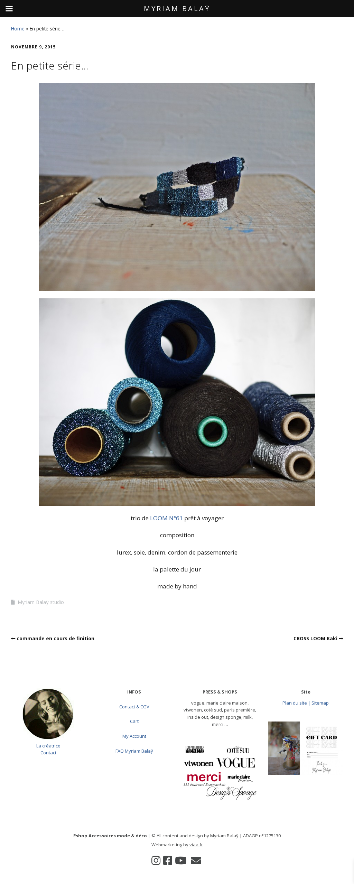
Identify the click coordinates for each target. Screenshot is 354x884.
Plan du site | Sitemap (305, 703)
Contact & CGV (134, 707)
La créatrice (48, 746)
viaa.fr (196, 844)
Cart (134, 721)
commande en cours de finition (55, 638)
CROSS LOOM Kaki (315, 638)
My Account (134, 736)
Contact (48, 753)
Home (18, 28)
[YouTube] (181, 860)
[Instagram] (155, 860)
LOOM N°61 (166, 518)
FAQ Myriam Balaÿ (134, 751)
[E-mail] (196, 860)
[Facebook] (167, 860)
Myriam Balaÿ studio (41, 602)
